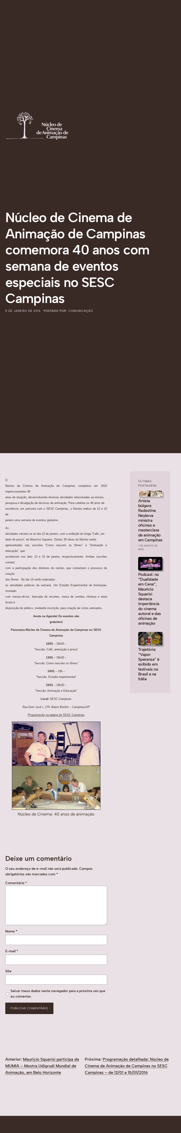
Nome (11, 931)
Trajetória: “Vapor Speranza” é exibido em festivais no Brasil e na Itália (148, 664)
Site (8, 971)
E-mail (11, 951)
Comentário (16, 883)
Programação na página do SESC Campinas (56, 715)
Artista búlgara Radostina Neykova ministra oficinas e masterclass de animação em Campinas (150, 520)
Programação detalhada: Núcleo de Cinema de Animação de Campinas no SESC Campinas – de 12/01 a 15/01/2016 (127, 1066)
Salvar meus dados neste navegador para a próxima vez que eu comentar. (58, 993)
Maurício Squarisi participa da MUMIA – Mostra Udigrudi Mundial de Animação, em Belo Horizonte (42, 1066)
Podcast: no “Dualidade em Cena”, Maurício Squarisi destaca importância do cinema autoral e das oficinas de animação (149, 599)
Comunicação (80, 310)
